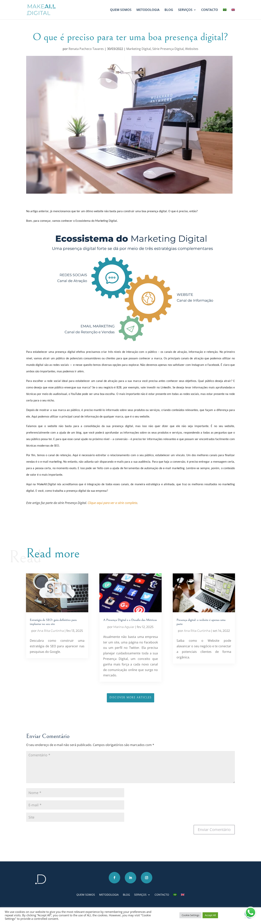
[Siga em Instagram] (146, 877)
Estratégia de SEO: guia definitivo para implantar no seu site (53, 622)
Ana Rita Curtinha (50, 631)
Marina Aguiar (123, 627)
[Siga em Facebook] (114, 877)
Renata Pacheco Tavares (86, 49)
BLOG (169, 10)
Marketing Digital (138, 49)
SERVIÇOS (185, 10)
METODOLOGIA (148, 10)
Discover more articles (130, 697)
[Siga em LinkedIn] (130, 877)
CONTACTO (209, 10)
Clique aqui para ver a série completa (112, 503)
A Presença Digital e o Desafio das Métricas (130, 620)
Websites (191, 49)
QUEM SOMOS (120, 10)
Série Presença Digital (168, 49)
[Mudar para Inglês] (233, 14)
